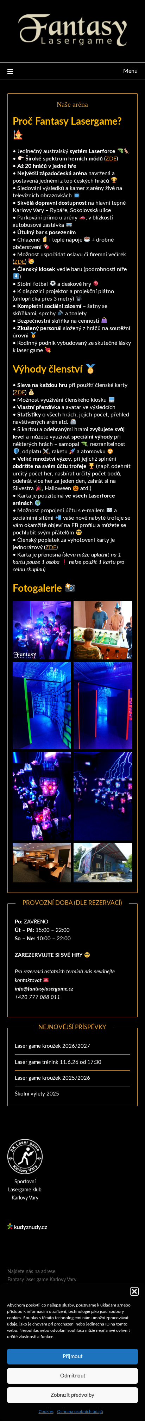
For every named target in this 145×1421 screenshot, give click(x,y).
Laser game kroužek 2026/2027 (52, 1046)
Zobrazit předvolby (72, 1395)
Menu (130, 71)
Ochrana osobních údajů (80, 1411)
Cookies (46, 1411)
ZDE (111, 159)
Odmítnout (72, 1376)
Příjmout (72, 1356)
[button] (134, 1291)
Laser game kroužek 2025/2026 (52, 1078)
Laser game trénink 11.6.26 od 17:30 (58, 1062)
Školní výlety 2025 (37, 1094)
